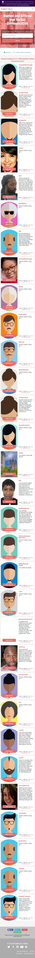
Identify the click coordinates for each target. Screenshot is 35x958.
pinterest (26, 946)
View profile (9, 86)
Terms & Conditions (22, 951)
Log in (20, 86)
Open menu (33, 9)
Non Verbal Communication (26, 52)
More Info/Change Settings (23, 5)
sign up (25, 86)
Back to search (8, 52)
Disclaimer (19, 953)
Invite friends (17, 932)
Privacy (32, 951)
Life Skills (18, 52)
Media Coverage (29, 953)
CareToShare (6, 9)
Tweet (18, 929)
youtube (21, 946)
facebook (13, 946)
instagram (17, 946)
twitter (8, 946)
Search (17, 40)
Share (11, 929)
